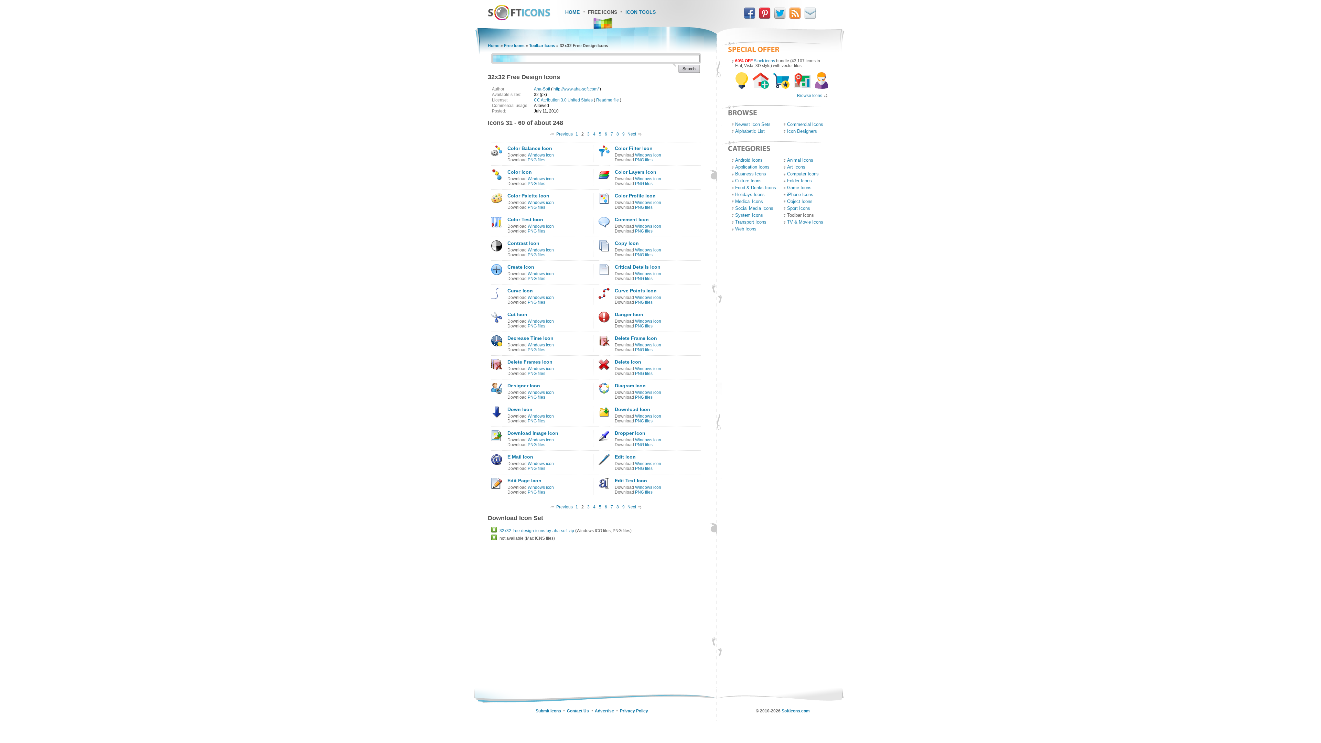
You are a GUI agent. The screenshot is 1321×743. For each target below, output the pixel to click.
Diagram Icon (630, 385)
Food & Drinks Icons (755, 187)
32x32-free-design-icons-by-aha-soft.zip (537, 530)
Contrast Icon (523, 243)
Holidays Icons (750, 194)
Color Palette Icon (528, 195)
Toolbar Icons (542, 45)
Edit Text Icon (631, 480)
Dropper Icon (630, 433)
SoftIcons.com (796, 711)
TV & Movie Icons (805, 222)
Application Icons (752, 167)
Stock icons (764, 60)
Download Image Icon (532, 433)
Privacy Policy (634, 711)
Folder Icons (799, 180)
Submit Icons (548, 711)
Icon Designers (802, 131)
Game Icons (799, 187)
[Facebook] (749, 17)
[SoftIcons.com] (519, 19)
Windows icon (541, 155)
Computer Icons (803, 173)
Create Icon (520, 267)
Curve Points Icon (636, 290)
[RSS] (795, 17)
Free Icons (602, 12)
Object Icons (800, 201)
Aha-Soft (542, 89)
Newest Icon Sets (753, 124)
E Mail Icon (520, 457)
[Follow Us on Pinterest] (765, 17)
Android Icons (749, 160)
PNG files (536, 160)
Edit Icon (625, 457)
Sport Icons (798, 208)
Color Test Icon (525, 219)
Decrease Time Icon (530, 338)
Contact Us (578, 711)
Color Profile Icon (635, 195)
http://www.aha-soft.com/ (576, 89)
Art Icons (796, 167)
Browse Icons (809, 95)
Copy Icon (627, 243)
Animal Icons (800, 160)
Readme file (607, 100)
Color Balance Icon (529, 148)
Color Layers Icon (635, 172)
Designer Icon (523, 385)
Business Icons (750, 173)
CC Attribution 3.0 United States (563, 100)
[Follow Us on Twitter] (780, 17)
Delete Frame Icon (636, 338)
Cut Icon (517, 314)
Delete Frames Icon (529, 362)
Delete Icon (628, 362)
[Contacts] (810, 17)
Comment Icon (632, 219)
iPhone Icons (800, 194)
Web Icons (745, 228)
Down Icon (520, 409)
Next (631, 134)
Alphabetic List (750, 131)
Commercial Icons (805, 124)
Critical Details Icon (637, 267)
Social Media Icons (754, 208)
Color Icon (519, 172)
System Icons (749, 215)
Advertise (604, 711)
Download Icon (632, 409)
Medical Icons (749, 201)
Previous (564, 134)
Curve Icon (520, 290)
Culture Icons (748, 180)
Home (572, 12)
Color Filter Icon (634, 148)
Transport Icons (750, 222)
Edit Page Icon (524, 480)
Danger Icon (629, 314)
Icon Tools (640, 12)
